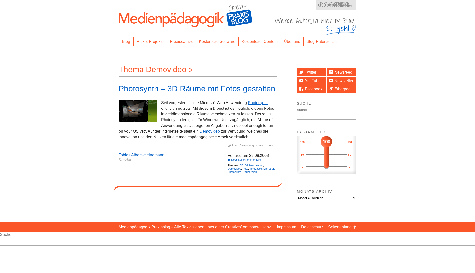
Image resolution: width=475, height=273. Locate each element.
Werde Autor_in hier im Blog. (315, 26)
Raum (246, 171)
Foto (245, 168)
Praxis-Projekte (150, 41)
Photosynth (258, 103)
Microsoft (269, 168)
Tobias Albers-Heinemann (141, 155)
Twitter (310, 72)
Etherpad (342, 89)
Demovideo (210, 131)
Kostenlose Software (217, 41)
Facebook (313, 89)
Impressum (286, 227)
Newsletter (343, 81)
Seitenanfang (340, 227)
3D (241, 165)
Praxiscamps (181, 41)
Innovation (256, 168)
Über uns (292, 41)
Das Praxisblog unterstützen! (253, 145)
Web (254, 171)
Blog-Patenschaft (322, 41)
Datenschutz (312, 227)
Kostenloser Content (260, 41)
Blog (126, 41)
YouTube (313, 81)
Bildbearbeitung (254, 165)
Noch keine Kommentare (246, 159)
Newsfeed (343, 72)
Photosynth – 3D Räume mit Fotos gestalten (197, 88)
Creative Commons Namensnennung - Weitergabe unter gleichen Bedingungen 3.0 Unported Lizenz (336, 5)
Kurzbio (125, 160)
